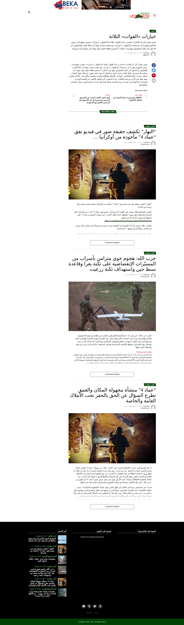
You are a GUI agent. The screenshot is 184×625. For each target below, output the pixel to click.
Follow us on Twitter (144, 352)
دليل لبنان (89, 612)
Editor (145, 55)
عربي (96, 612)
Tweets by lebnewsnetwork (92, 537)
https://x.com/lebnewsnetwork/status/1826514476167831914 (128, 221)
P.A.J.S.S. (144, 144)
